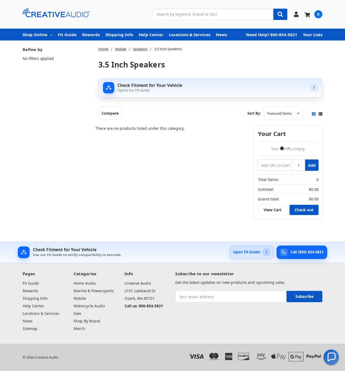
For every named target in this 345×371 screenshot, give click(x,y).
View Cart (272, 209)
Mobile (80, 298)
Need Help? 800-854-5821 (271, 34)
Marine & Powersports (94, 290)
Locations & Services (189, 34)
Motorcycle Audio (89, 305)
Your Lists (312, 34)
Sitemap (30, 328)
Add (312, 165)
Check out (304, 209)
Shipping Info (119, 34)
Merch (79, 328)
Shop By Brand (87, 321)
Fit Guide (67, 34)
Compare (110, 113)
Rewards (91, 34)
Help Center (151, 34)
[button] (331, 357)
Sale (77, 313)
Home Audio (85, 283)
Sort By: (254, 113)
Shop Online (35, 34)
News (221, 34)
